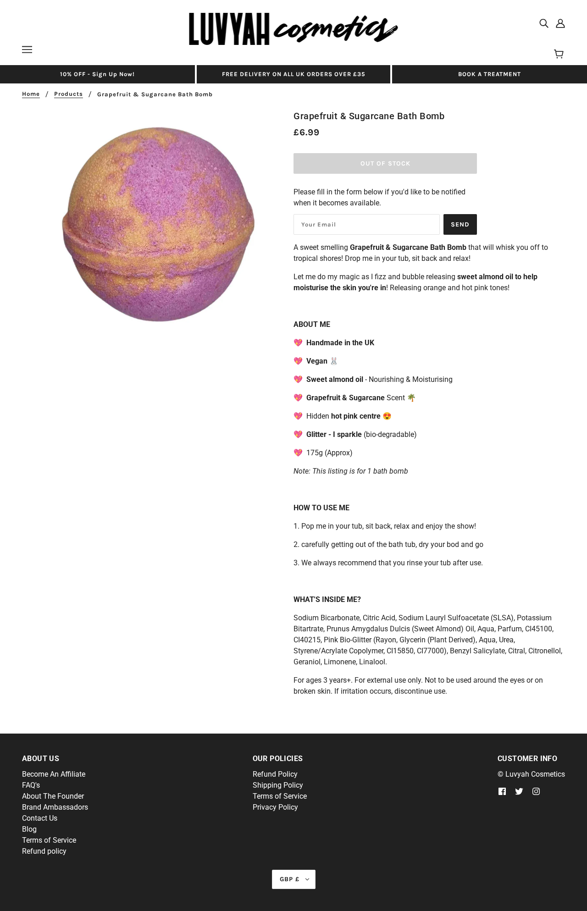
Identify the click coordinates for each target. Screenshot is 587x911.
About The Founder (53, 796)
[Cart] (560, 54)
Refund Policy (275, 774)
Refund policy (44, 851)
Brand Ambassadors (55, 807)
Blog (29, 829)
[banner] (293, 28)
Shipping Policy (278, 785)
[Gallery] (158, 226)
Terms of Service (49, 840)
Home (31, 94)
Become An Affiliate (53, 774)
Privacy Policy (275, 807)
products (68, 94)
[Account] (560, 23)
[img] (544, 23)
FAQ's (31, 785)
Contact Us (39, 818)
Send (460, 224)
